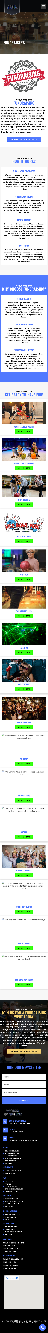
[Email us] (5, 1138)
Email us (12, 1137)
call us (12, 1129)
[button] (43, 6)
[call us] (5, 1130)
